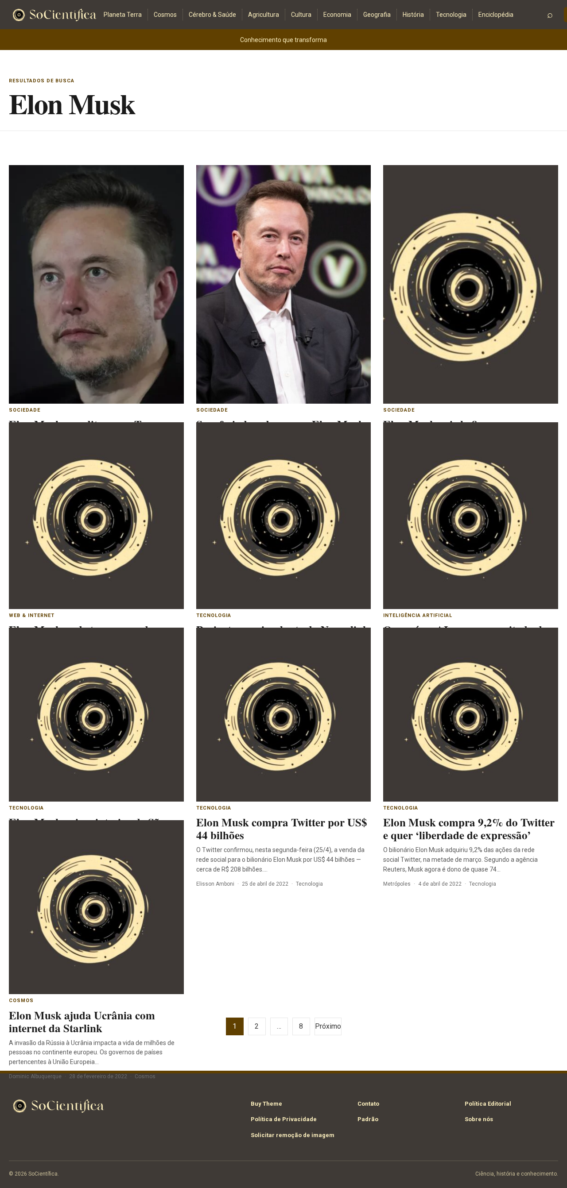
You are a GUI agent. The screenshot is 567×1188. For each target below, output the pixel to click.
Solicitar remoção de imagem (292, 1135)
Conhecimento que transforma (283, 39)
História (413, 14)
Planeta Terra (123, 14)
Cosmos (165, 14)
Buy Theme (266, 1103)
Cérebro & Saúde (212, 14)
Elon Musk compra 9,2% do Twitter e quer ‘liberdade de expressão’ (469, 828)
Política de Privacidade (284, 1119)
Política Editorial (488, 1103)
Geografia (377, 14)
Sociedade (24, 410)
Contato (368, 1103)
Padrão (367, 1119)
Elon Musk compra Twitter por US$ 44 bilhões (281, 828)
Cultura (301, 14)
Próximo (328, 1026)
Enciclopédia (495, 14)
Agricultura (263, 14)
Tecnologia (451, 14)
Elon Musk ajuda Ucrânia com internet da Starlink (82, 1021)
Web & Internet (31, 615)
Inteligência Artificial (417, 615)
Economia (337, 14)
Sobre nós (479, 1119)
